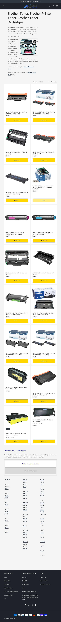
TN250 (24, 525)
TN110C (25, 493)
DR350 (6, 495)
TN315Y (25, 548)
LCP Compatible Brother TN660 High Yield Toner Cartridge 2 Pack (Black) (44, 354)
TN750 (42, 532)
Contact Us (24, 580)
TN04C (24, 482)
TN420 (42, 489)
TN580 (42, 512)
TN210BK (25, 514)
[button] (3, 6)
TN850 (42, 546)
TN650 (42, 521)
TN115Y (25, 509)
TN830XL (42, 542)
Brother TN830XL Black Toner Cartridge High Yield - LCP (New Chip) (16, 113)
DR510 (6, 511)
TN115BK (25, 503)
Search (5, 577)
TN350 (42, 482)
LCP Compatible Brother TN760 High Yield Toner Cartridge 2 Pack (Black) (44, 113)
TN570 (42, 509)
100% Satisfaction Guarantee (11, 591)
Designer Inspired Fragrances (29, 591)
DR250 (6, 489)
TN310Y (25, 537)
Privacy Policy (43, 577)
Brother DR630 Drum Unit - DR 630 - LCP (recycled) (43, 273)
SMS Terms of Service (45, 584)
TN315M (25, 546)
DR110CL (7, 479)
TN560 (42, 507)
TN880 (42, 551)
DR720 (6, 528)
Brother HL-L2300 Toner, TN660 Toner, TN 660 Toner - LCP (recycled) (17, 193)
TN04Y (24, 487)
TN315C (25, 544)
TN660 (42, 523)
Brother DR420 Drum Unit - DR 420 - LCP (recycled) (16, 273)
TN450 (42, 493)
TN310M (25, 535)
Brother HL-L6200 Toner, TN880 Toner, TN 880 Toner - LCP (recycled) (17, 313)
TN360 (42, 484)
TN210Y (25, 521)
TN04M (25, 484)
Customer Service (8, 595)
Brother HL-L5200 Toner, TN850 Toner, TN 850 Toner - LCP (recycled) (44, 394)
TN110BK (25, 491)
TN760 (42, 537)
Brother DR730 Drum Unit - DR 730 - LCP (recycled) (16, 153)
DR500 (6, 509)
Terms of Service (44, 580)
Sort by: (35, 81)
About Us (24, 577)
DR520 (6, 514)
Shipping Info (7, 580)
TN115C (25, 505)
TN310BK (25, 530)
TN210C (25, 516)
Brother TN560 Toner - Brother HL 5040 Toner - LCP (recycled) (16, 388)
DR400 (6, 502)
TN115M (25, 507)
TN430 (42, 491)
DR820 (6, 532)
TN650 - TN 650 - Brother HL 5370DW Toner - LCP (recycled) (16, 434)
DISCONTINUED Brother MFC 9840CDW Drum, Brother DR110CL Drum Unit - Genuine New (43, 187)
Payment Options (8, 588)
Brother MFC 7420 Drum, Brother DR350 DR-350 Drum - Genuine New (43, 313)
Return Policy (7, 584)
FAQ (5, 598)
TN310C (25, 532)
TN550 (42, 505)
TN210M (25, 519)
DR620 (6, 521)
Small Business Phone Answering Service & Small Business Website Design (30, 597)
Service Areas (25, 584)
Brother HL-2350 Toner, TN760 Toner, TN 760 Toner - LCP (43, 153)
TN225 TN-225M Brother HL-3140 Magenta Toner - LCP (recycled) (15, 233)
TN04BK (25, 480)
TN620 (42, 519)
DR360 (6, 498)
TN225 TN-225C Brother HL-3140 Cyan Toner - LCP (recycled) (43, 233)
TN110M (25, 496)
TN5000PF (43, 514)
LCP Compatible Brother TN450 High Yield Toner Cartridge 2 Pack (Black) (17, 354)
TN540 (42, 503)
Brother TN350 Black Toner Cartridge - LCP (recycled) (43, 420)
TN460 (42, 496)
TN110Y (25, 498)
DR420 (6, 505)
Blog (23, 588)
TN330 (42, 480)
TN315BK (25, 542)
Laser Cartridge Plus (11, 618)
